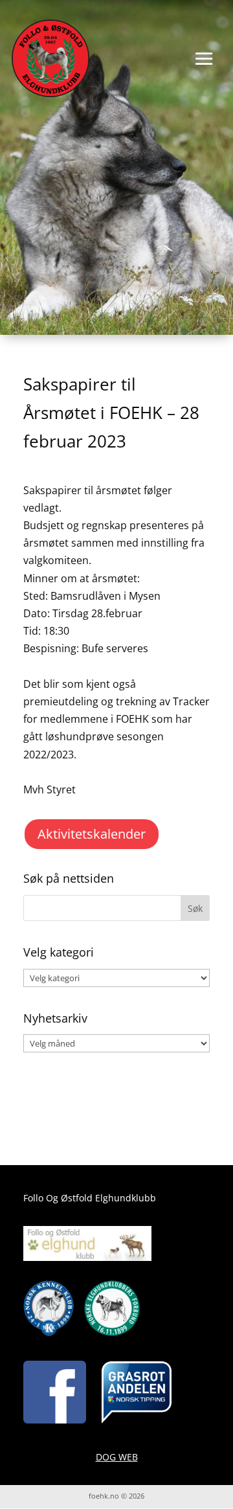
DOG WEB (117, 1457)
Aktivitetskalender (92, 834)
